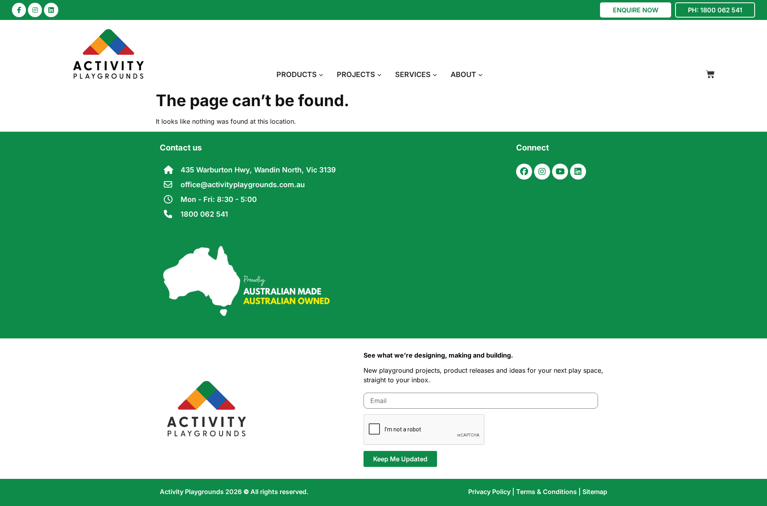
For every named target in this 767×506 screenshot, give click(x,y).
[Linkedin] (51, 10)
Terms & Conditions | (549, 492)
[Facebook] (524, 172)
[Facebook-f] (19, 10)
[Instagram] (35, 10)
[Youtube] (560, 172)
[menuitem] (300, 74)
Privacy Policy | (492, 492)
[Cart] (710, 74)
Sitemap (594, 492)
